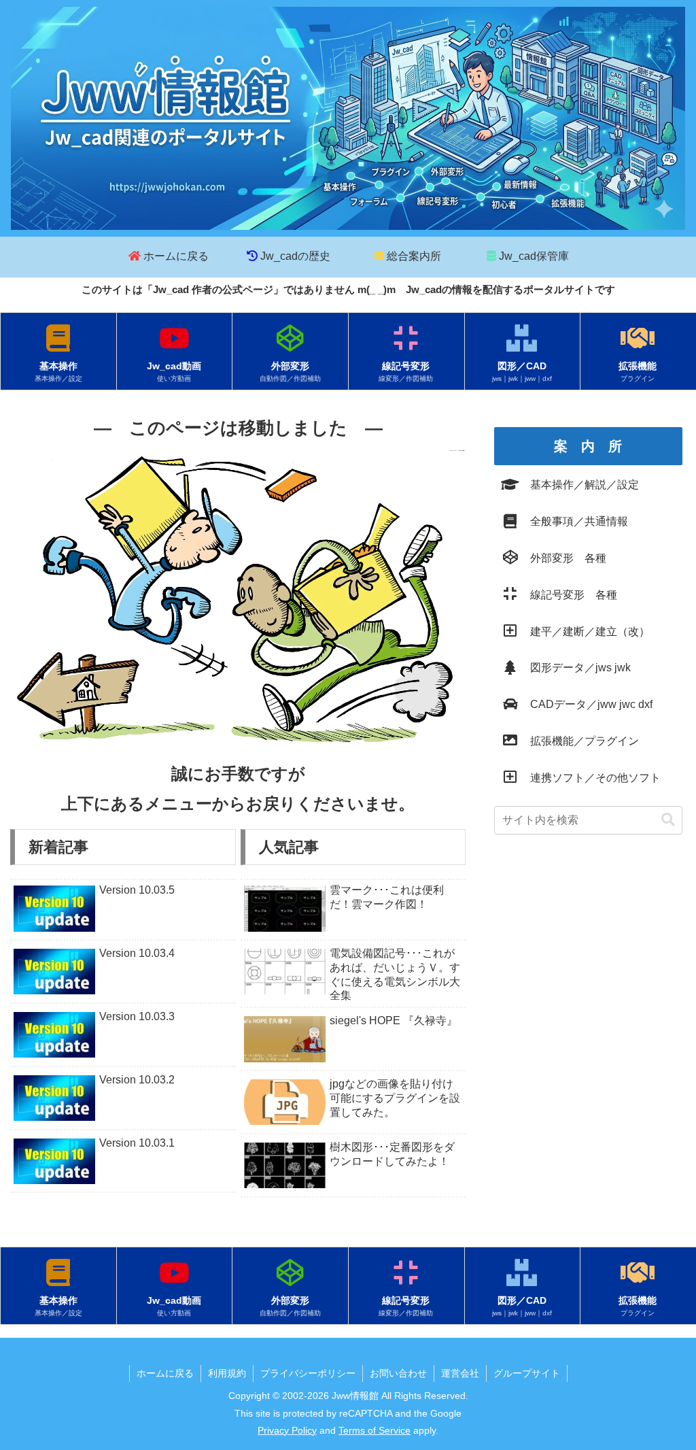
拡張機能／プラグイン (579, 741)
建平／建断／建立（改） (584, 631)
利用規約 (227, 1373)
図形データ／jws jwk (575, 667)
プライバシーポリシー (307, 1373)
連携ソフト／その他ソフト (590, 777)
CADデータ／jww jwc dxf (585, 704)
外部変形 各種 (562, 558)
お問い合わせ (398, 1373)
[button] (668, 820)
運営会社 (460, 1373)
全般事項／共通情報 (573, 521)
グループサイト (526, 1373)
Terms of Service (374, 1430)
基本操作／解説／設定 (579, 484)
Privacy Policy (287, 1430)
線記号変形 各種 (568, 595)
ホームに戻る (165, 1373)
